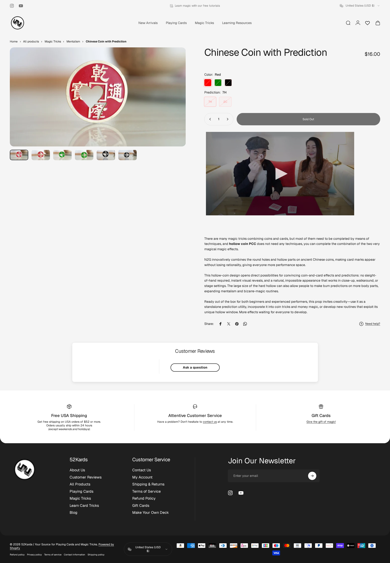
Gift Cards (321, 415)
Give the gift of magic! (321, 422)
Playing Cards (81, 491)
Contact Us (141, 470)
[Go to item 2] (41, 155)
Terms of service (52, 554)
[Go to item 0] (19, 155)
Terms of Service (146, 491)
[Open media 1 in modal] (98, 96)
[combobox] (360, 5)
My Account (142, 477)
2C (225, 102)
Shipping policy (96, 554)
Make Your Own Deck (150, 512)
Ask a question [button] (195, 367)
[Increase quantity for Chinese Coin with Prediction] (228, 119)
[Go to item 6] (127, 155)
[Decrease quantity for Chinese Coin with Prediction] (209, 119)
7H (210, 102)
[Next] (175, 107)
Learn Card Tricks (84, 505)
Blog (73, 512)
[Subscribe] (312, 476)
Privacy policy (34, 554)
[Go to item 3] (62, 155)
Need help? (372, 323)
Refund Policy (144, 498)
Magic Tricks (80, 498)
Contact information (74, 554)
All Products (80, 484)
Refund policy (17, 554)
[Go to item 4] (84, 155)
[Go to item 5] (106, 155)
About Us (77, 470)
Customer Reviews (86, 477)
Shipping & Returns (148, 484)
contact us (210, 422)
